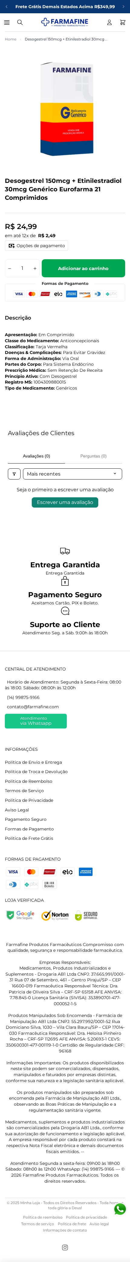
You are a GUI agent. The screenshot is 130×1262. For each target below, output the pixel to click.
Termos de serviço (37, 1224)
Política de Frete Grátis (29, 838)
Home (10, 39)
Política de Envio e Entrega (33, 762)
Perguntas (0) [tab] (93, 456)
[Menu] (7, 22)
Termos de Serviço (24, 790)
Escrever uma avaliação (65, 502)
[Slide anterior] (6, 6)
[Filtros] (14, 474)
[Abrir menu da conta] (109, 22)
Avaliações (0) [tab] (36, 456)
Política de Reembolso (28, 781)
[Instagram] (65, 1247)
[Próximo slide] (123, 6)
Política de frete (72, 1224)
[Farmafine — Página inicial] (65, 22)
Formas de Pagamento (29, 829)
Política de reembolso (43, 1217)
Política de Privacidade (29, 800)
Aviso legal (99, 1224)
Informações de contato (65, 1230)
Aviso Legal (17, 810)
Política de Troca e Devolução (36, 771)
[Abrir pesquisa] (20, 22)
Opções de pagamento (41, 245)
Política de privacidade (86, 1217)
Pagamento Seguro (26, 819)
